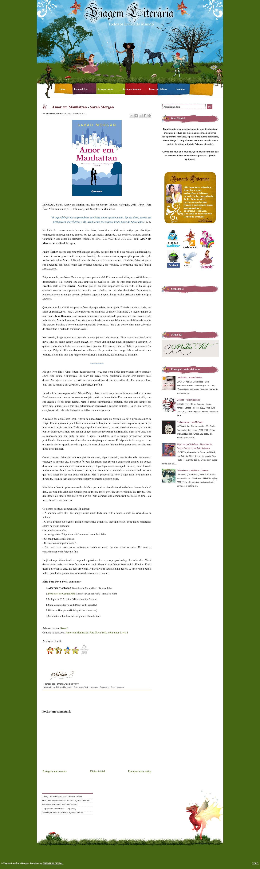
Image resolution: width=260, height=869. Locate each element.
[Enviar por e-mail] (132, 115)
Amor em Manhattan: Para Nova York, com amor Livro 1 (96, 632)
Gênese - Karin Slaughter (188, 400)
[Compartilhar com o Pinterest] (149, 115)
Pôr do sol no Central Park (61, 593)
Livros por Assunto (131, 89)
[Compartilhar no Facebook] (145, 115)
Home (63, 89)
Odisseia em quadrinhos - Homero (192, 470)
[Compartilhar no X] (141, 115)
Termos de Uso (81, 89)
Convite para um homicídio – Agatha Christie (62, 812)
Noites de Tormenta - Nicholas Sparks (59, 804)
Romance (104, 687)
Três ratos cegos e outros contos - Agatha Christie (65, 800)
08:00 (76, 684)
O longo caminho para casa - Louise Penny (62, 796)
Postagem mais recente (54, 771)
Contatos (180, 89)
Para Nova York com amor (86, 687)
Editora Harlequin (64, 687)
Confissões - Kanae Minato (189, 377)
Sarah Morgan (117, 687)
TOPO (255, 863)
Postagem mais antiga (139, 771)
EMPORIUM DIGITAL (53, 863)
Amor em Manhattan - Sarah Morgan (83, 107)
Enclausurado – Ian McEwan (190, 422)
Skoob (63, 628)
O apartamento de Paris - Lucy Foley (59, 808)
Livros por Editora (158, 89)
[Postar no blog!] (136, 115)
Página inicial (97, 771)
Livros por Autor (105, 89)
